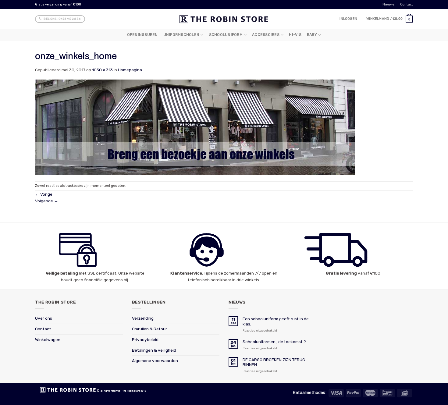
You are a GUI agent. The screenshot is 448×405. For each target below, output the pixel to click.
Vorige (43, 194)
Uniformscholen (181, 35)
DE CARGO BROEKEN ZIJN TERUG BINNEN (274, 362)
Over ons (43, 318)
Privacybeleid (145, 339)
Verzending (143, 318)
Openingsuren (142, 35)
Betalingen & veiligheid (154, 350)
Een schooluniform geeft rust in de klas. (276, 321)
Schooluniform (226, 35)
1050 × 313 (102, 69)
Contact (406, 4)
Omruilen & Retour (149, 328)
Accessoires (265, 35)
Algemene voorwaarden (155, 360)
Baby (312, 35)
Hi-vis (295, 35)
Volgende (46, 200)
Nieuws (388, 4)
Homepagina (130, 69)
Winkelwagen (47, 339)
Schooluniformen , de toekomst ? (274, 341)
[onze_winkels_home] (195, 126)
